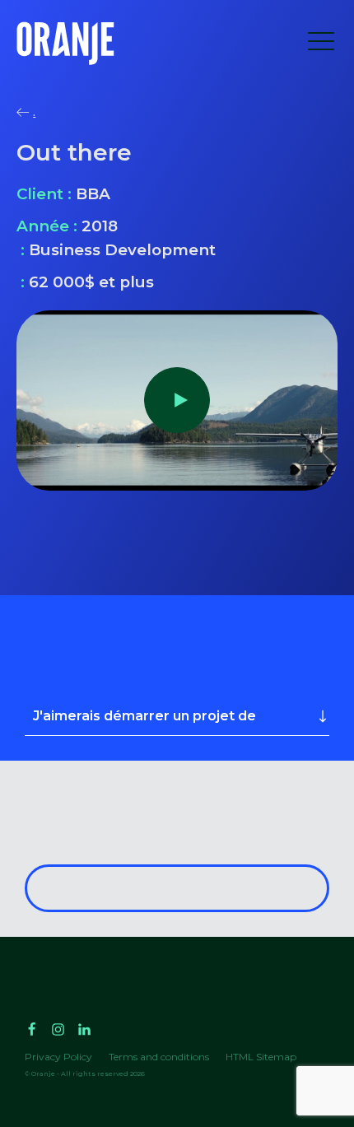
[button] (321, 43)
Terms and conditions (159, 1056)
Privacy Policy (58, 1056)
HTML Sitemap (261, 1056)
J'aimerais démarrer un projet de (144, 716)
